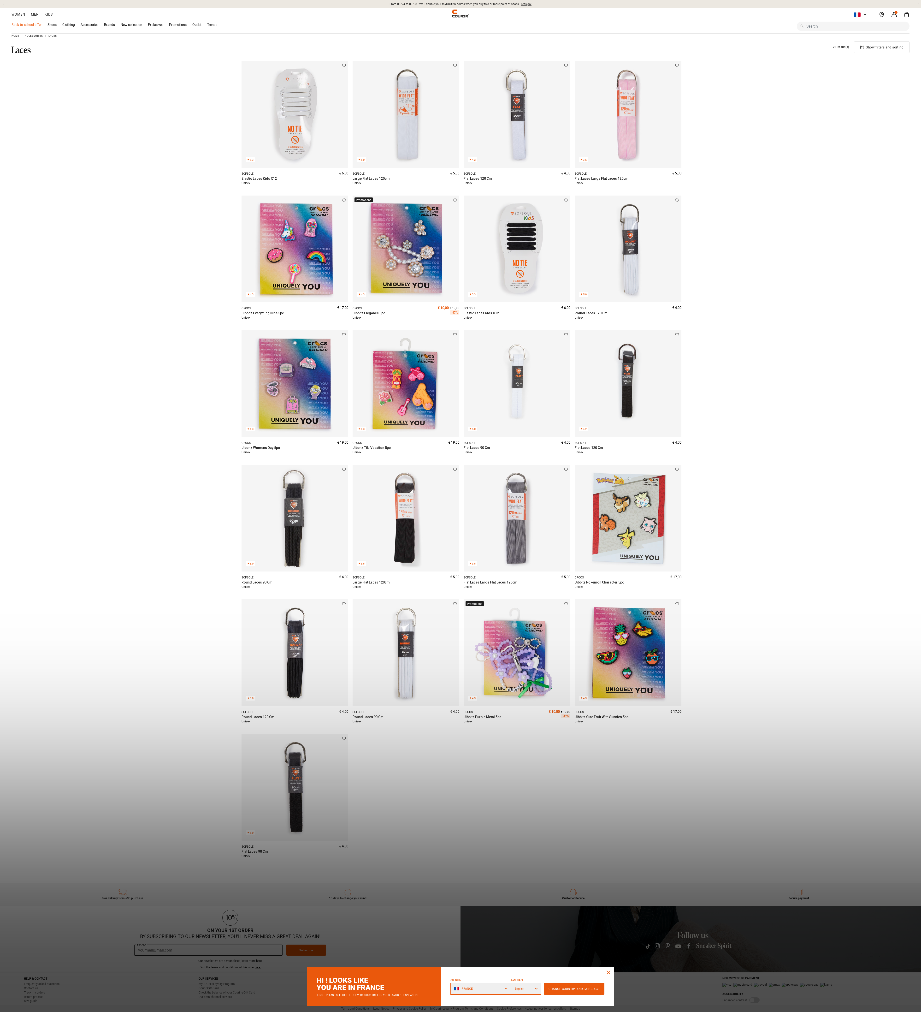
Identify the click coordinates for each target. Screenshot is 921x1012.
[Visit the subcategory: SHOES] (59, 24)
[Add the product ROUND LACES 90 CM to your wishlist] (344, 469)
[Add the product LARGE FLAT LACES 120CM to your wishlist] (455, 65)
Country (455, 980)
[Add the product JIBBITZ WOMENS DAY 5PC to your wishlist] (344, 334)
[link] (131, 24)
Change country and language (574, 989)
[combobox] (853, 26)
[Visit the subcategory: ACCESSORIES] (100, 24)
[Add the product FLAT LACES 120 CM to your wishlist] (566, 65)
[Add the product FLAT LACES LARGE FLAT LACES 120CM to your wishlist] (677, 65)
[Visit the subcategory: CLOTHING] (77, 24)
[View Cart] (906, 15)
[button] (3, 4)
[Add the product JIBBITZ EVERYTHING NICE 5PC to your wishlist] (344, 200)
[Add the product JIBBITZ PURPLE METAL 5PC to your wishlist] (566, 603)
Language (517, 980)
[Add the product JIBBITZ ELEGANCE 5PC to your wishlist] (455, 200)
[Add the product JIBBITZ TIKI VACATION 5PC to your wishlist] (455, 334)
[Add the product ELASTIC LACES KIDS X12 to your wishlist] (344, 65)
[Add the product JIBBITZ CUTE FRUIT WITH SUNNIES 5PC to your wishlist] (677, 603)
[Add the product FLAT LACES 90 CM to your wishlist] (566, 334)
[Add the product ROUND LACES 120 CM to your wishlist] (677, 200)
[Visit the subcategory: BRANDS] (117, 24)
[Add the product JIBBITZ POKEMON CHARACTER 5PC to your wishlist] (677, 469)
